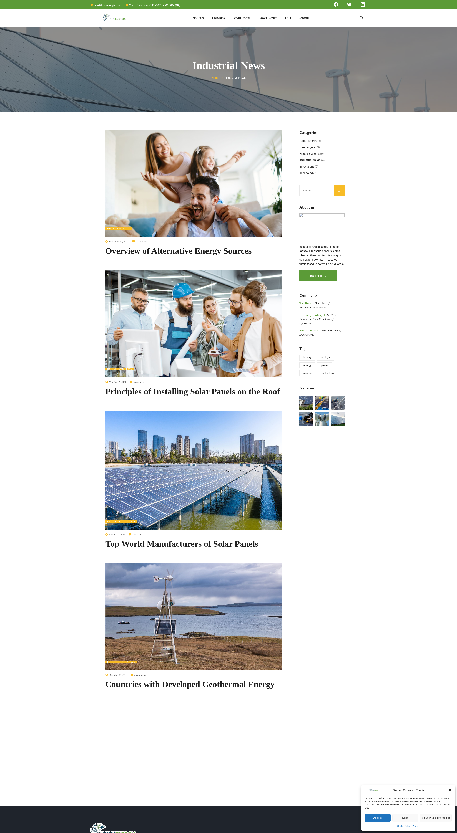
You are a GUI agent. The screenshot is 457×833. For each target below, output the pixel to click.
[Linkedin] (363, 4)
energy (307, 365)
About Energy (308, 140)
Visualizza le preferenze (436, 817)
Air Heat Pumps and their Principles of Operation (317, 319)
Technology (307, 172)
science (307, 372)
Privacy (416, 826)
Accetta (377, 817)
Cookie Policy (404, 826)
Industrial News (121, 521)
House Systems (119, 369)
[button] (450, 790)
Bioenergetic (118, 228)
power (324, 365)
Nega (405, 817)
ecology (325, 357)
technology (328, 372)
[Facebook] (336, 4)
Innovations (307, 166)
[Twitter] (349, 4)
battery (307, 357)
